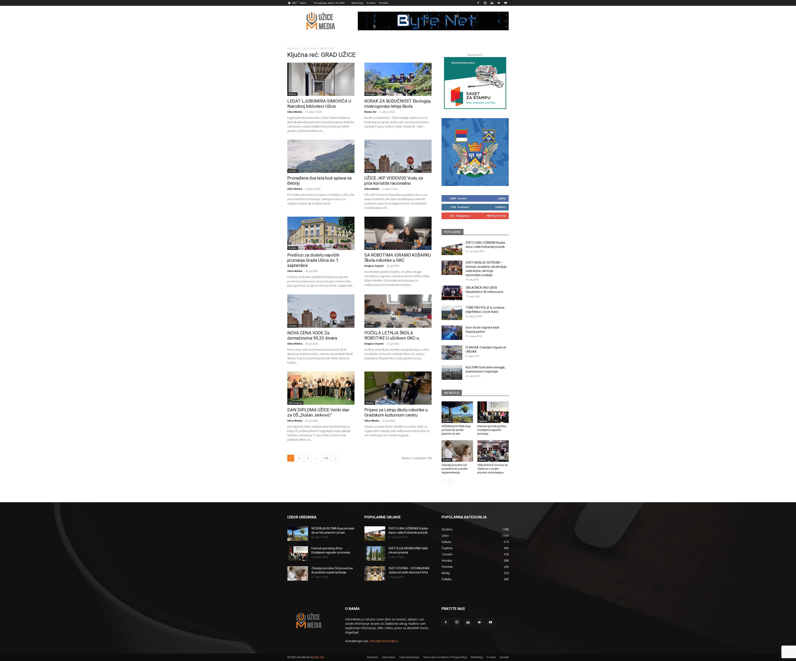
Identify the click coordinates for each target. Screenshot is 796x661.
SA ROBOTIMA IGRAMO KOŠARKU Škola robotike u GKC (397, 258)
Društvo (293, 171)
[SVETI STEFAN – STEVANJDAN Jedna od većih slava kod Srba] (374, 573)
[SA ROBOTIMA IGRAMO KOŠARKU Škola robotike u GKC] (398, 233)
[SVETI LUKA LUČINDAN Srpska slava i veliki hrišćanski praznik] (452, 248)
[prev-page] (444, 481)
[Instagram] (485, 3)
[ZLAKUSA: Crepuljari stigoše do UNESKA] (452, 352)
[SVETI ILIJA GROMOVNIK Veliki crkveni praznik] (374, 553)
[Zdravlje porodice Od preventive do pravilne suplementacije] (457, 451)
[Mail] (499, 3)
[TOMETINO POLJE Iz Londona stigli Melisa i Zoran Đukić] (452, 312)
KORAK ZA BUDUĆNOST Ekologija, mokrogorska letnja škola (397, 104)
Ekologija (370, 94)
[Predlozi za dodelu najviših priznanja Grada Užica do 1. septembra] (320, 233)
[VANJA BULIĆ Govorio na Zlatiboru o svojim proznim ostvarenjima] (493, 451)
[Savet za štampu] (475, 83)
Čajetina (483, 421)
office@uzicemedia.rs (384, 641)
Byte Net (319, 657)
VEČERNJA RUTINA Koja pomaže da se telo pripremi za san (456, 430)
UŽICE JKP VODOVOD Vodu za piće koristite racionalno (393, 181)
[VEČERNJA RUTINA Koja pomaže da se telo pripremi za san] (457, 412)
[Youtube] (505, 3)
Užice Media (294, 111)
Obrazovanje (295, 402)
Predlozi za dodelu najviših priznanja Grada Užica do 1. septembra (313, 260)
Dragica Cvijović (374, 265)
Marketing (357, 2)
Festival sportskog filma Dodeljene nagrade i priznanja (491, 430)
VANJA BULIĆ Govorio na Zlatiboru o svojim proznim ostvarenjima (492, 468)
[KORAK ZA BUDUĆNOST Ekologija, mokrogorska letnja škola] (398, 79)
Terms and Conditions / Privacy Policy (445, 657)
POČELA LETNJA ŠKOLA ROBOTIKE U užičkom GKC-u (391, 335)
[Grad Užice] (475, 152)
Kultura (292, 94)
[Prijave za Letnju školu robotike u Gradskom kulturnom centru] (398, 388)
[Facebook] (478, 3)
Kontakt (383, 2)
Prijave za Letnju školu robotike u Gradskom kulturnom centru (396, 412)
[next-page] (335, 458)
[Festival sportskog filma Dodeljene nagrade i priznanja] (493, 412)
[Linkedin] (492, 3)
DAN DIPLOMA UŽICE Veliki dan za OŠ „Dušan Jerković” (318, 412)
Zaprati (500, 207)
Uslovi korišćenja (409, 657)
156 (326, 458)
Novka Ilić (370, 111)
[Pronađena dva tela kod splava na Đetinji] (320, 156)
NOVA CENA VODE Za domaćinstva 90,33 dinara (312, 335)
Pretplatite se (496, 215)
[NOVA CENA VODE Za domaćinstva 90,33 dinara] (320, 311)
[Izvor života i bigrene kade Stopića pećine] (452, 332)
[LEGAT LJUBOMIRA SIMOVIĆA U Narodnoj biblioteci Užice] (320, 79)
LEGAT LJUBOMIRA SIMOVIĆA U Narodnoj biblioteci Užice (319, 104)
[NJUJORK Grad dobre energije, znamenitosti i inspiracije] (452, 372)
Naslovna (292, 48)
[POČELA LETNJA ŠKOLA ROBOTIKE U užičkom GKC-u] (398, 311)
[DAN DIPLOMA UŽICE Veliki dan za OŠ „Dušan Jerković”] (320, 388)
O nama (371, 2)
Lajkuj (502, 198)
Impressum (388, 657)
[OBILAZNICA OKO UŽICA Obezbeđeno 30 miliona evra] (452, 293)
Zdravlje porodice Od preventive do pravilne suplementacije (455, 468)
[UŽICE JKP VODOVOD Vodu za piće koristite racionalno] (398, 156)
